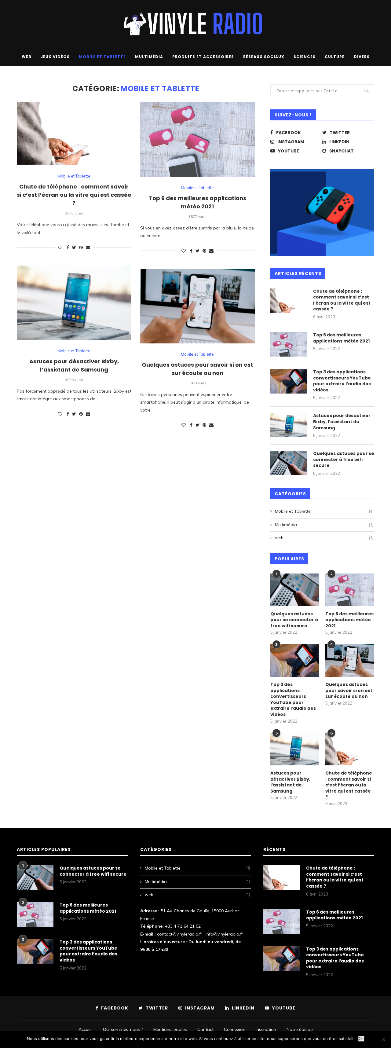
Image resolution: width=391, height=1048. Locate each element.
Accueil (86, 1029)
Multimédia (149, 56)
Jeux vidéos (55, 56)
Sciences (305, 56)
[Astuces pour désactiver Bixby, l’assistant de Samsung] (288, 425)
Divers (362, 56)
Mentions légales (170, 1029)
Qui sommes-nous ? (123, 1029)
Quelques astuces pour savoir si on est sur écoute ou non (348, 690)
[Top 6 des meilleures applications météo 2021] (288, 344)
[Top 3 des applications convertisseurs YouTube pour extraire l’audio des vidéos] (288, 381)
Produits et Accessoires (203, 56)
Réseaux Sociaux (263, 56)
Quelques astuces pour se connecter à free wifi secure (343, 459)
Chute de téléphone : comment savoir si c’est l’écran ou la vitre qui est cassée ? (74, 195)
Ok (361, 1038)
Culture (335, 56)
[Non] (383, 1039)
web (26, 56)
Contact (205, 1029)
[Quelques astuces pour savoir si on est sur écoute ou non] (349, 660)
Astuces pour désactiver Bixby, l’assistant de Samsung (342, 422)
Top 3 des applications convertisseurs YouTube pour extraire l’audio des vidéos (342, 381)
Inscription (266, 1029)
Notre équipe (300, 1029)
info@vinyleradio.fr (224, 934)
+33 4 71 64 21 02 (183, 926)
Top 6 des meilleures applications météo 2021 (341, 338)
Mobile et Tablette (102, 56)
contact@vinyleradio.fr (179, 934)
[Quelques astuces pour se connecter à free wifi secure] (288, 463)
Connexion (234, 1029)
